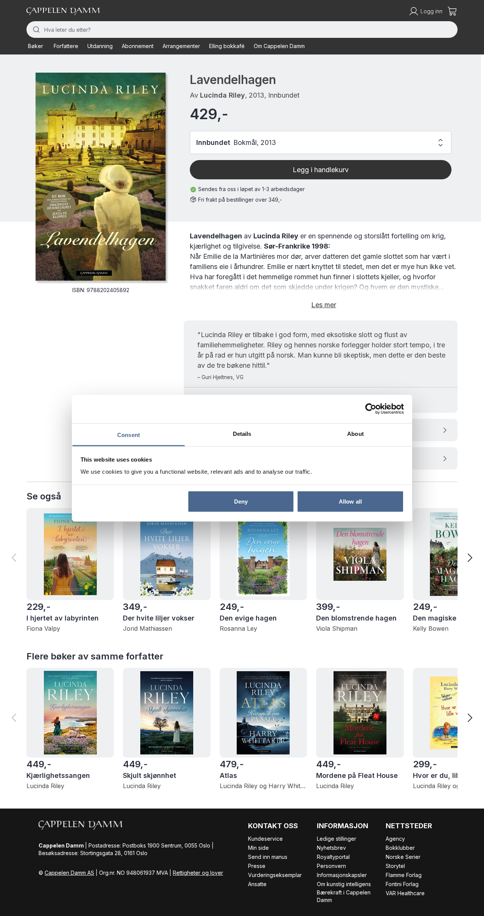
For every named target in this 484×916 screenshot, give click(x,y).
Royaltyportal (333, 857)
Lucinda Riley (222, 95)
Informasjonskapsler (342, 875)
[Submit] (35, 29)
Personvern (331, 866)
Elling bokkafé (227, 46)
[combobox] (242, 29)
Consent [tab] (128, 434)
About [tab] (355, 433)
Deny (241, 501)
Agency (395, 838)
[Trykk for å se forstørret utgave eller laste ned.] (101, 177)
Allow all (350, 501)
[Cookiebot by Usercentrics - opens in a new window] (371, 409)
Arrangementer (181, 46)
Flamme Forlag (404, 875)
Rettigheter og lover (198, 872)
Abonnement (138, 46)
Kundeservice (265, 838)
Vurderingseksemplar (275, 875)
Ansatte (257, 884)
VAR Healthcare (405, 893)
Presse (256, 866)
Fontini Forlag (402, 884)
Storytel (395, 866)
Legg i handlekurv (321, 170)
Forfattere (66, 46)
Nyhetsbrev (331, 847)
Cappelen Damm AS (69, 872)
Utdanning (100, 46)
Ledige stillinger (336, 838)
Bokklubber (400, 847)
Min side (258, 847)
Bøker (35, 46)
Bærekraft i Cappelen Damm (344, 896)
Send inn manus (267, 857)
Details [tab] (242, 433)
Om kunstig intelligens (344, 884)
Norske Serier (403, 857)
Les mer (323, 305)
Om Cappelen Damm (279, 46)
